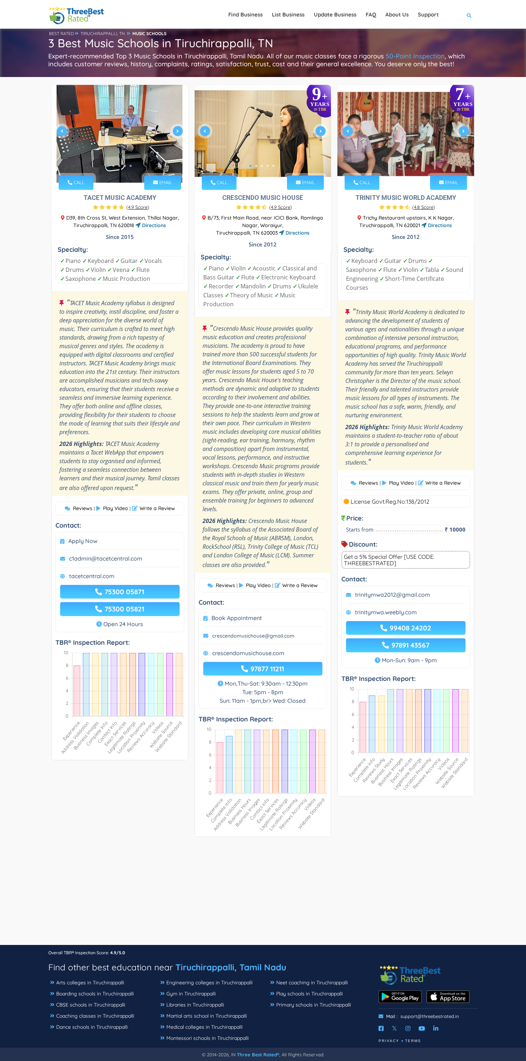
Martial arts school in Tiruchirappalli (206, 1016)
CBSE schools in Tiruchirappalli (90, 1005)
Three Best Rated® (258, 1054)
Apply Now (82, 540)
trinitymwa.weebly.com (386, 612)
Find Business (245, 14)
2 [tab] (113, 166)
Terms (413, 1041)
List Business (288, 14)
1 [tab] (108, 166)
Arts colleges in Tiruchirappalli (90, 982)
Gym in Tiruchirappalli (191, 993)
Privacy (389, 1041)
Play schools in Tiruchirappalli (309, 993)
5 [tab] (131, 166)
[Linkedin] (435, 1028)
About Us (397, 14)
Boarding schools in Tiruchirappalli (95, 993)
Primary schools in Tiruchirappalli (313, 1005)
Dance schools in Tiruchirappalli (92, 1027)
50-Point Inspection (415, 56)
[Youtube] (422, 1028)
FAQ (371, 14)
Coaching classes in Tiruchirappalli (95, 1016)
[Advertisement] (263, 894)
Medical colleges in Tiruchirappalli (204, 1027)
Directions (153, 225)
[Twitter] (394, 1028)
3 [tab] (119, 166)
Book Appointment (236, 617)
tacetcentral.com (92, 576)
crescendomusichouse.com (248, 653)
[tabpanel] (120, 134)
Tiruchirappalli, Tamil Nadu (230, 967)
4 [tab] (125, 166)
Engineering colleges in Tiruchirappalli (209, 982)
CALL (78, 182)
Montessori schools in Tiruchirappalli (207, 1038)
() (137, 207)
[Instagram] (407, 1028)
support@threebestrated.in (429, 1016)
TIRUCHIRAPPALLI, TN (103, 33)
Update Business (335, 14)
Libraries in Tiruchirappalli (195, 1005)
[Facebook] (381, 1028)
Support (428, 14)
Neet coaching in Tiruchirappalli (312, 982)
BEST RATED (61, 33)
